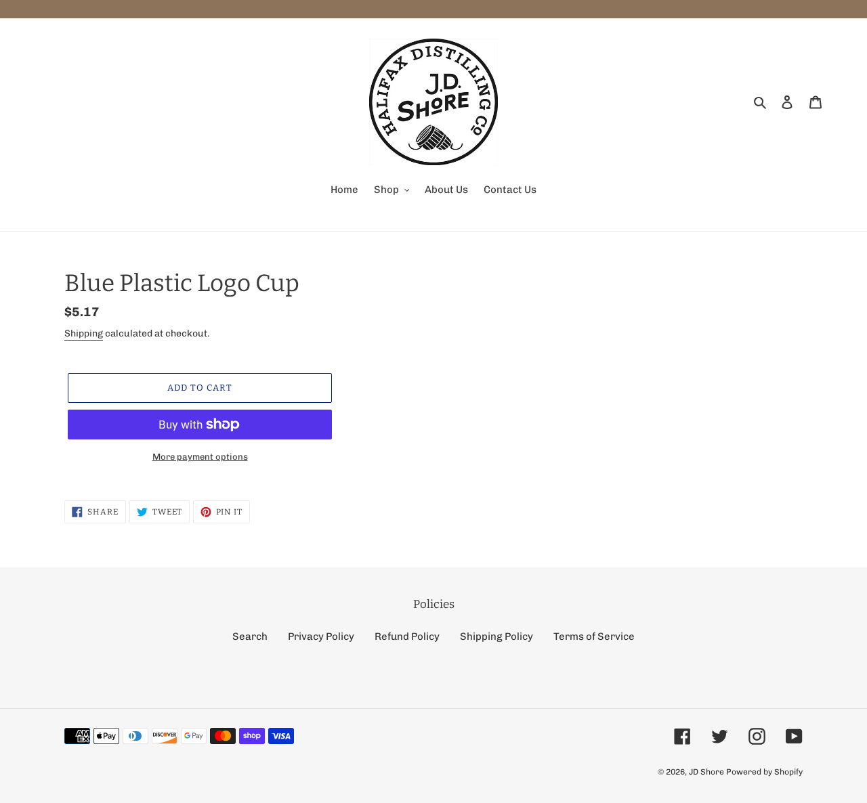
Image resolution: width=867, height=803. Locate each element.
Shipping (83, 333)
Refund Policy (407, 636)
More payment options (200, 457)
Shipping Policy (496, 636)
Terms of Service (594, 636)
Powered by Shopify (764, 772)
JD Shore (706, 772)
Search (250, 636)
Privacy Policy (321, 636)
